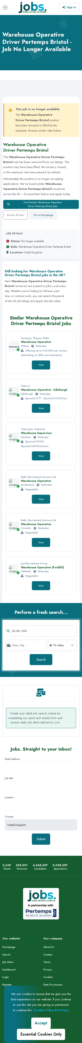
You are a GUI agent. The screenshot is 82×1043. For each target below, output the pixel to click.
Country (9, 816)
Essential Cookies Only (41, 1034)
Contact (47, 954)
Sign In (71, 7)
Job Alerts (8, 962)
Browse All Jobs (15, 215)
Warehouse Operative (36, 342)
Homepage (8, 947)
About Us (48, 947)
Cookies (48, 977)
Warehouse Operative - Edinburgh (44, 390)
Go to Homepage (43, 215)
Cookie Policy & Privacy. (51, 1010)
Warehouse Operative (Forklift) (42, 567)
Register (7, 985)
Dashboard (8, 970)
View (41, 365)
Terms (47, 962)
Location (9, 797)
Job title (9, 778)
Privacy (47, 970)
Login (5, 977)
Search (41, 659)
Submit (41, 839)
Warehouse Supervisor (36, 433)
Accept (41, 1023)
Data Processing (52, 985)
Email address (12, 759)
